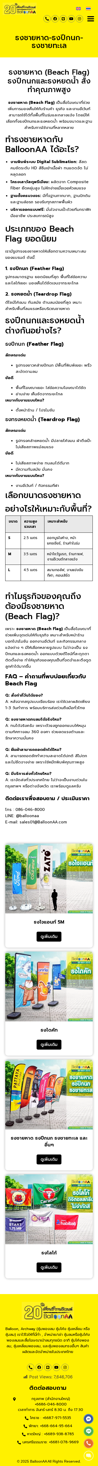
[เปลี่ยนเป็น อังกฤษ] (78, 8)
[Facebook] (55, 18)
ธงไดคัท (49, 1030)
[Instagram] (79, 18)
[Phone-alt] (47, 18)
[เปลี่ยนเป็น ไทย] (88, 8)
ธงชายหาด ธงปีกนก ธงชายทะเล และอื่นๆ (49, 1141)
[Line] (63, 18)
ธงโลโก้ (49, 1252)
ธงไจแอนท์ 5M (49, 922)
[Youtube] (71, 18)
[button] (90, 18)
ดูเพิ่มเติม (49, 937)
